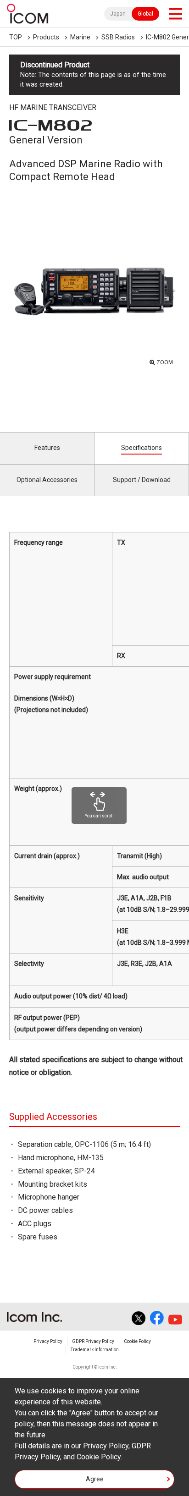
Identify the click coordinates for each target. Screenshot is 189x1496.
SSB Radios (118, 37)
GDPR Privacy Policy (93, 1341)
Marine (80, 37)
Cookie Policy (137, 1341)
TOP (15, 37)
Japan (118, 14)
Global (145, 14)
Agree (95, 1479)
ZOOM (164, 362)
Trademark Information (95, 1349)
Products (46, 37)
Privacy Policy (47, 1341)
